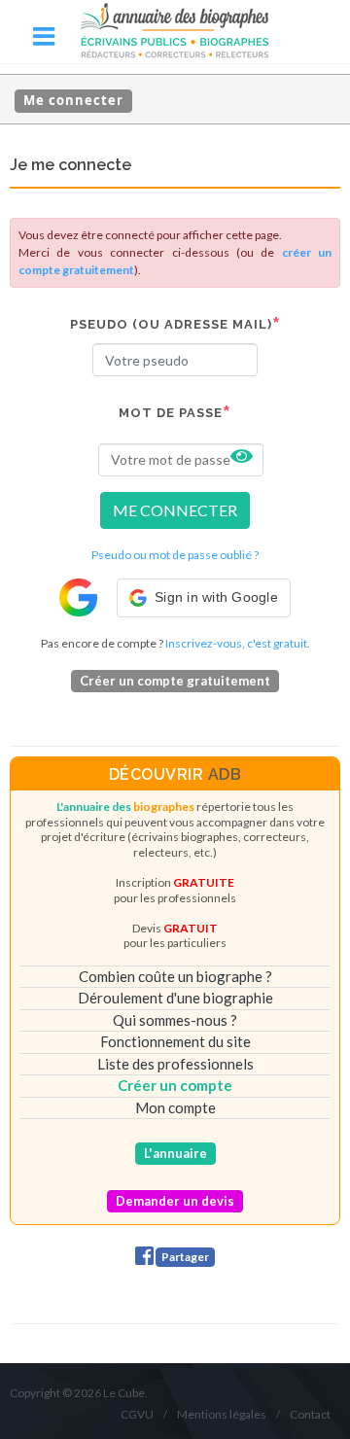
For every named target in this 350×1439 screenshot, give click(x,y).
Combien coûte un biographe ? (175, 976)
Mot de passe (171, 412)
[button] (204, 598)
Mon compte (175, 1107)
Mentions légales (221, 1414)
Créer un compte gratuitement (175, 680)
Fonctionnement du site (175, 1041)
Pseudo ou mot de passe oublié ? (175, 554)
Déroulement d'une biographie (175, 997)
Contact (310, 1414)
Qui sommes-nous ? (175, 1020)
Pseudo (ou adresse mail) (171, 324)
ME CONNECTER (175, 510)
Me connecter (73, 100)
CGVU (137, 1414)
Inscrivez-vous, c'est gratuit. (237, 643)
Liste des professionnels (175, 1063)
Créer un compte (175, 1085)
